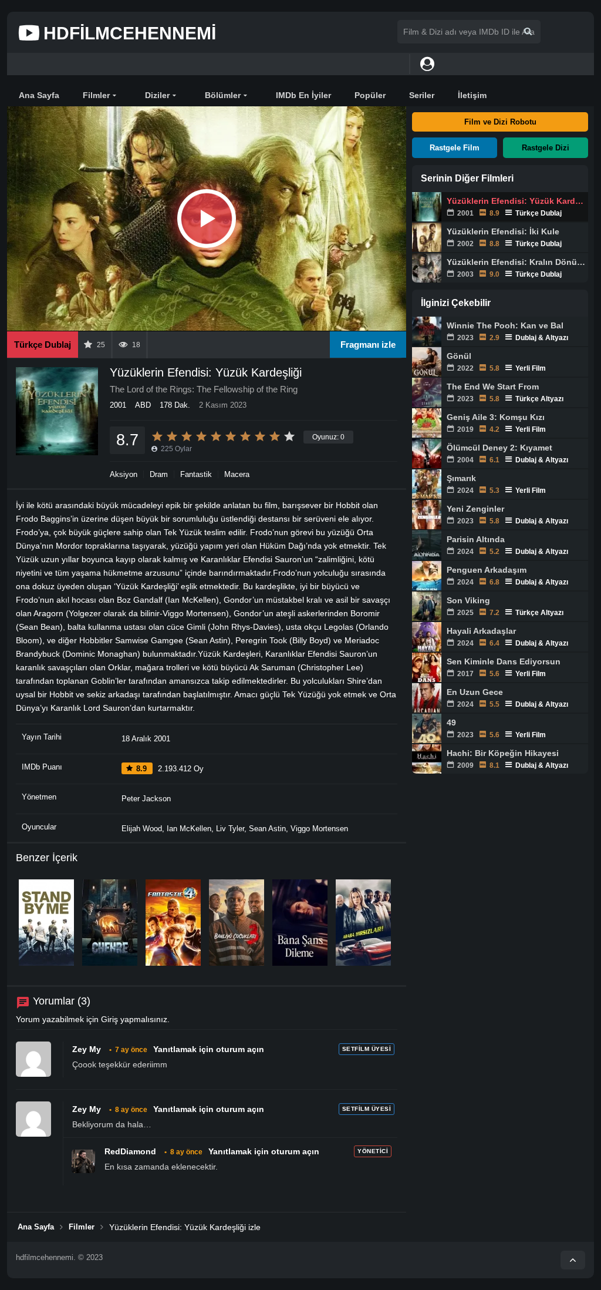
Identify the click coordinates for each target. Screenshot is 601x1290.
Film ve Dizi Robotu (500, 121)
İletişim (472, 95)
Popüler (370, 95)
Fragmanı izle (368, 345)
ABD (143, 405)
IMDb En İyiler (303, 95)
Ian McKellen (189, 828)
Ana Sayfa (39, 95)
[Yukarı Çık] (573, 1260)
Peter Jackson (146, 798)
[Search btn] (528, 31)
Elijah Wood (141, 828)
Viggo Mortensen (319, 828)
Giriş (109, 1019)
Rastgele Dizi (545, 147)
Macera (236, 474)
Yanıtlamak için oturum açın (208, 1049)
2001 (118, 405)
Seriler (421, 95)
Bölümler (223, 95)
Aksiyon (123, 474)
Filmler (96, 95)
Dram (159, 474)
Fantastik (196, 474)
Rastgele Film (455, 147)
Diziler (157, 95)
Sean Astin (267, 828)
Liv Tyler (230, 828)
